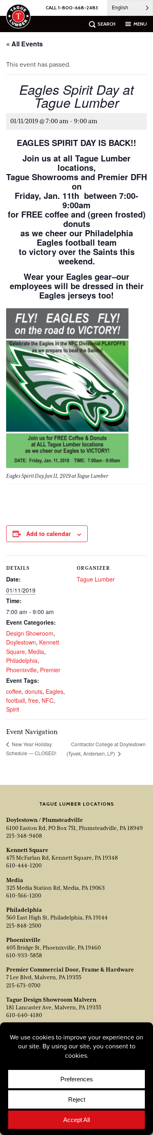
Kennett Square (27, 850)
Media (36, 651)
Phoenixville (21, 670)
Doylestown (21, 642)
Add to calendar (48, 533)
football (15, 700)
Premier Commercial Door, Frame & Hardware (70, 969)
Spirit (12, 709)
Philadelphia (22, 660)
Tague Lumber (96, 579)
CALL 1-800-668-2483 (72, 7)
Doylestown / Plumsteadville (44, 820)
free (33, 700)
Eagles (54, 691)
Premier (50, 670)
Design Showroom (29, 633)
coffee (14, 691)
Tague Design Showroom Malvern (51, 999)
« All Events (24, 43)
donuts (33, 691)
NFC (47, 700)
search (106, 24)
